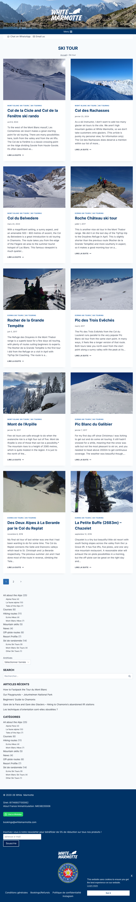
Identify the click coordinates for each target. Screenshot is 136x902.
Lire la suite (15, 155)
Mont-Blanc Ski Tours (18, 106)
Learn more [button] (92, 886)
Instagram (68, 896)
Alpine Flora (11, 599)
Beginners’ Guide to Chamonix (19, 699)
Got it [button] (108, 893)
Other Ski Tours (12, 651)
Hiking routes (10, 613)
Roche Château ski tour (96, 218)
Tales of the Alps (13, 606)
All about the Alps (12, 595)
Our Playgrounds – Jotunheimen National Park (27, 694)
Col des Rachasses (92, 110)
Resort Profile (10, 636)
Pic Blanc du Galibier (93, 424)
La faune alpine (12, 602)
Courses (7, 609)
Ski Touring (36, 106)
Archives (7, 658)
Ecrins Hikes (11, 617)
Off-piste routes (11, 632)
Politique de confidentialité (67, 892)
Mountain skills (11, 624)
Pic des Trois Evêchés (94, 320)
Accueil (63, 55)
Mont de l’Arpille (22, 424)
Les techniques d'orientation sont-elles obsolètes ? (30, 709)
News (6, 628)
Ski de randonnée (12, 640)
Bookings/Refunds (40, 892)
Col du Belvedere (22, 218)
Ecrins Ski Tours (83, 213)
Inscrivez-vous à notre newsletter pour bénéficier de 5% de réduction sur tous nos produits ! (52, 832)
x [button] (132, 875)
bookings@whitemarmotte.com (19, 822)
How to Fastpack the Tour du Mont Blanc (25, 689)
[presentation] (34, 79)
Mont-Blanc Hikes (13, 621)
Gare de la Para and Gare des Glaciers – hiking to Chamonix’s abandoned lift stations (48, 704)
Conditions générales (16, 892)
